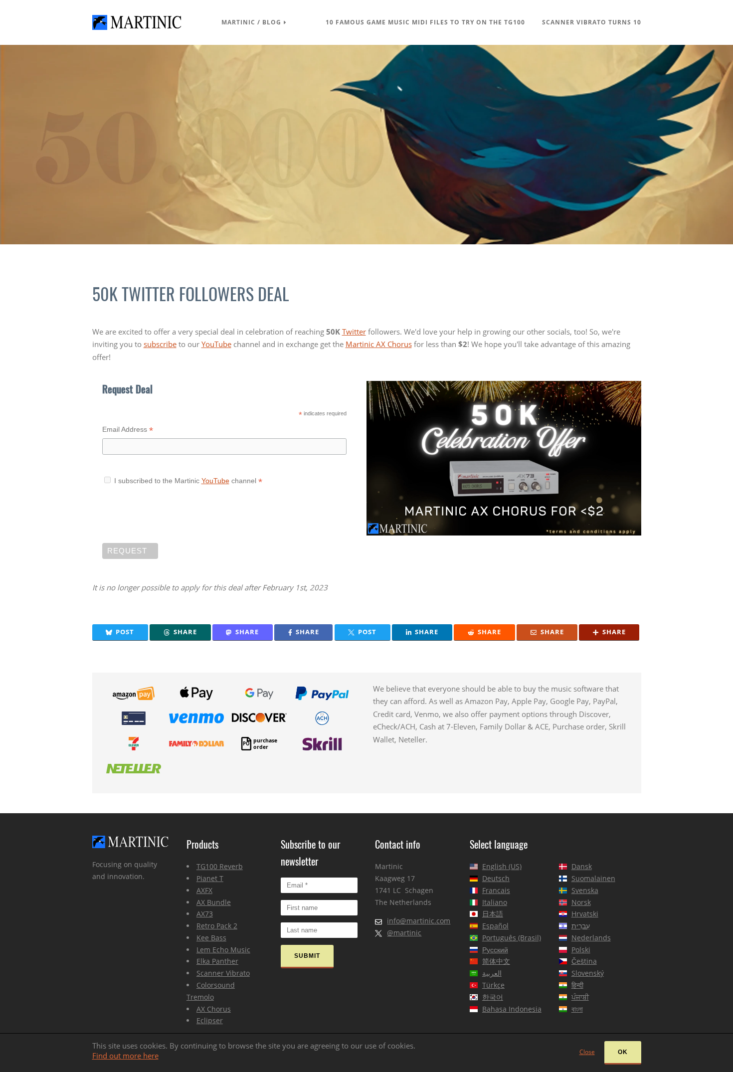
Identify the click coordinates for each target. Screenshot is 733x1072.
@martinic (404, 932)
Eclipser (209, 1020)
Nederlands (591, 937)
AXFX (204, 890)
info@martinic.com (418, 920)
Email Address (127, 430)
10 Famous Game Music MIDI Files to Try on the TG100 (425, 22)
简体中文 (496, 961)
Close (587, 1052)
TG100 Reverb (219, 866)
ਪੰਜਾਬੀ (580, 997)
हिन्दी (577, 985)
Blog (271, 22)
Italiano (494, 902)
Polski (580, 949)
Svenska (584, 890)
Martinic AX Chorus (379, 344)
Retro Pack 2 (216, 925)
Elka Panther (217, 961)
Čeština (584, 961)
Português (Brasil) (511, 937)
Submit (307, 955)
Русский (495, 949)
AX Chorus (213, 1009)
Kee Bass (211, 937)
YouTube (216, 344)
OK (623, 1052)
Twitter (354, 332)
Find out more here (125, 1056)
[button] (120, 632)
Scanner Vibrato (223, 973)
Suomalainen (593, 878)
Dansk (581, 866)
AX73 (204, 913)
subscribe (160, 344)
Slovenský (587, 973)
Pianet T (209, 878)
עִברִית (580, 925)
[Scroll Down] (366, 144)
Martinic (238, 22)
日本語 (492, 913)
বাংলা (577, 1009)
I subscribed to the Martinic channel (185, 481)
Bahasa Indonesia (512, 1009)
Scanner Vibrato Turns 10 (591, 22)
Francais (496, 890)
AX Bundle (213, 902)
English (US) (502, 866)
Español (495, 925)
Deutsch (496, 878)
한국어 (492, 997)
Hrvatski (584, 913)
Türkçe (493, 985)
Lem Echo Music (223, 949)
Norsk (581, 902)
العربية (492, 973)
